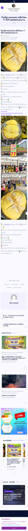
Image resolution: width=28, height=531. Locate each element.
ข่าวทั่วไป (12, 37)
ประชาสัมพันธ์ (16, 445)
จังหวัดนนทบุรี (15, 284)
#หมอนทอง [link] (15, 113)
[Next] (15, 472)
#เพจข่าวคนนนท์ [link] (5, 113)
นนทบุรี (22, 284)
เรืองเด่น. (16, 37)
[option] (14, 457)
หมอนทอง (10, 287)
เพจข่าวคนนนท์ (18, 287)
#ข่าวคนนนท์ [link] (4, 111)
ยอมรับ (14, 528)
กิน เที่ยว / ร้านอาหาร (5, 37)
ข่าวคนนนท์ (7, 284)
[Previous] (13, 472)
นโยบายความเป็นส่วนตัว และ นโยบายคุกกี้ (11, 524)
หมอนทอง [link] (8, 74)
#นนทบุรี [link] (20, 113)
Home (14, 23)
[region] (14, 524)
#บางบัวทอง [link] (9, 115)
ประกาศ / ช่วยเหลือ (8, 491)
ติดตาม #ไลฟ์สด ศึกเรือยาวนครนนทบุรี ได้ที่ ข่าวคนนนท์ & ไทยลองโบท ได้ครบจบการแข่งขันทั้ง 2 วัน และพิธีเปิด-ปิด (14, 462)
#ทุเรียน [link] (11, 113)
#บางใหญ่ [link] (3, 115)
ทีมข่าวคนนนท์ (7, 35)
